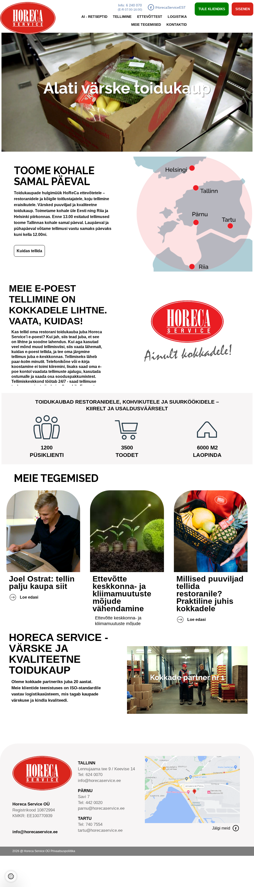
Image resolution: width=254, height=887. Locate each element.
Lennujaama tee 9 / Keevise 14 (106, 769)
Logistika (177, 17)
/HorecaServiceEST (170, 7)
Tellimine (122, 17)
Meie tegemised (146, 25)
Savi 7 (84, 796)
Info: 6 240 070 (130, 7)
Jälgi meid (221, 828)
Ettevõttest (149, 17)
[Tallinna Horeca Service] (192, 821)
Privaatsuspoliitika (63, 851)
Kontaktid (176, 25)
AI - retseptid (94, 17)
